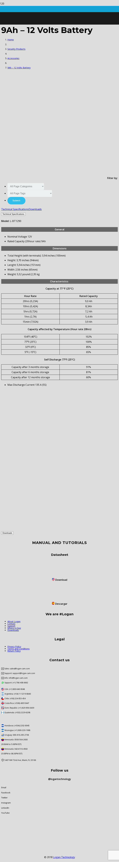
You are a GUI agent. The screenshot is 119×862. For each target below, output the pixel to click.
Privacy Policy (14, 646)
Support (11, 625)
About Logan (13, 621)
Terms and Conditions (18, 648)
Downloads (13, 630)
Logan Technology (64, 857)
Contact (11, 623)
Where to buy (14, 627)
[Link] (46, 30)
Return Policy (14, 650)
